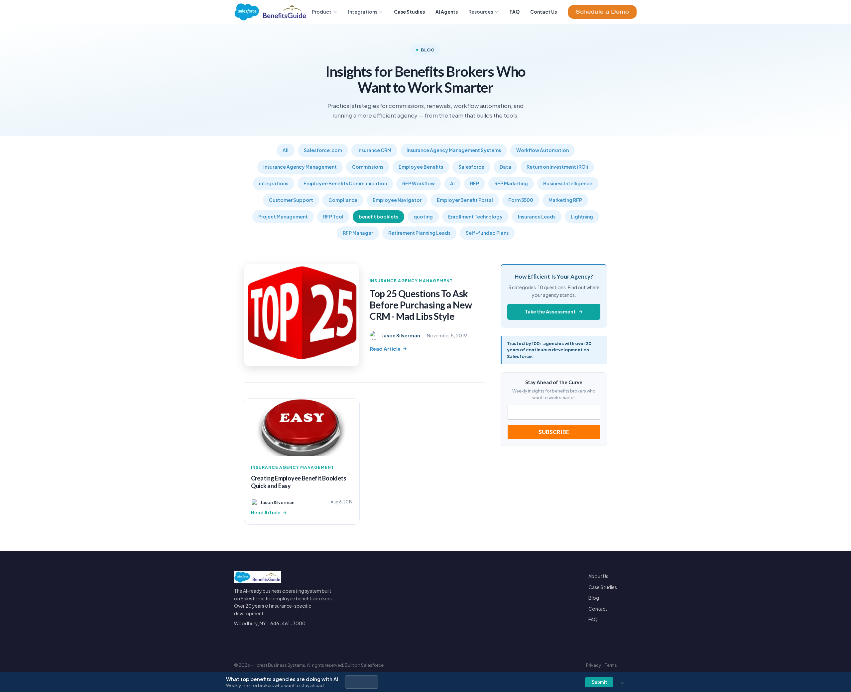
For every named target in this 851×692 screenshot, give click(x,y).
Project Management (283, 216)
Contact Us (543, 12)
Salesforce (471, 167)
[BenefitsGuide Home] (270, 12)
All (286, 150)
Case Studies (409, 12)
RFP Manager (358, 233)
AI (452, 183)
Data (505, 167)
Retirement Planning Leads (419, 233)
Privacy (593, 665)
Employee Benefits (421, 167)
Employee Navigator (397, 200)
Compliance (342, 200)
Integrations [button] (362, 12)
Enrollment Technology (475, 216)
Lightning (582, 216)
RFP (474, 183)
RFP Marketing (511, 183)
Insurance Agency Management (300, 167)
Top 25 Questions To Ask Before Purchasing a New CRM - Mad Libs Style (421, 304)
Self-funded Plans (487, 233)
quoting (423, 216)
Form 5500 (520, 200)
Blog (593, 598)
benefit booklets (378, 216)
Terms (611, 665)
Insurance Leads (536, 216)
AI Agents (446, 12)
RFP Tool (333, 216)
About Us (598, 576)
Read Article (385, 348)
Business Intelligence (567, 183)
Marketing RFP (565, 200)
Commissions (367, 167)
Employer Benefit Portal (465, 200)
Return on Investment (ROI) (557, 167)
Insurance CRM (374, 150)
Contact (597, 609)
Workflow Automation (542, 150)
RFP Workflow (418, 183)
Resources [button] (480, 12)
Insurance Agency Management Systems (454, 150)
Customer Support (291, 200)
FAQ (515, 12)
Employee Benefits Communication (345, 183)
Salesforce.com (323, 150)
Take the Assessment (550, 311)
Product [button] (321, 12)
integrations (273, 183)
